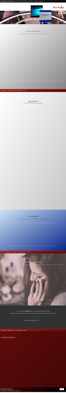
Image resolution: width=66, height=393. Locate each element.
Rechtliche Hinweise (11, 90)
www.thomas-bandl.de (8, 337)
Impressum (3, 90)
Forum (2, 251)
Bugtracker (15, 251)
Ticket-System (8, 251)
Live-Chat (28, 251)
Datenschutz (19, 90)
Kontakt (24, 90)
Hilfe (5, 388)
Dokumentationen (21, 251)
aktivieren (40, 320)
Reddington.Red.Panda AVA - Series (8, 389)
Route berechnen (33, 316)
